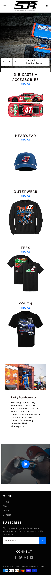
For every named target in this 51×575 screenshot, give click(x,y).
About (6, 510)
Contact (7, 514)
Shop (5, 506)
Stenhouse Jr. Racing (19, 566)
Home (6, 501)
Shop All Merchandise (34, 62)
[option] (25, 42)
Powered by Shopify (37, 566)
